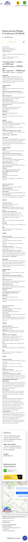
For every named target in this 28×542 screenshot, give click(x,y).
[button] (12, 477)
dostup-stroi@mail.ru (10, 466)
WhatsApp (24, 5)
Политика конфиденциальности (9, 524)
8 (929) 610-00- (5, 522)
